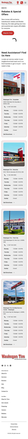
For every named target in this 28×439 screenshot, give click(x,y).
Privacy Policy (14, 424)
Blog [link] (2, 387)
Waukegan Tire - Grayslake (11, 99)
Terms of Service (14, 426)
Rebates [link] (3, 413)
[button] (7, 2)
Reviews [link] (3, 380)
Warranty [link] (4, 417)
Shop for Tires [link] (5, 399)
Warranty (14, 429)
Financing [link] (4, 406)
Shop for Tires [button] (7, 33)
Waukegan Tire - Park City (10, 238)
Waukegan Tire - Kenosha (10, 169)
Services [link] (3, 377)
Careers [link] (3, 410)
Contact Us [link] (4, 391)
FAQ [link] (2, 384)
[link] (14, 357)
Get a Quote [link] (4, 403)
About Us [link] (4, 373)
